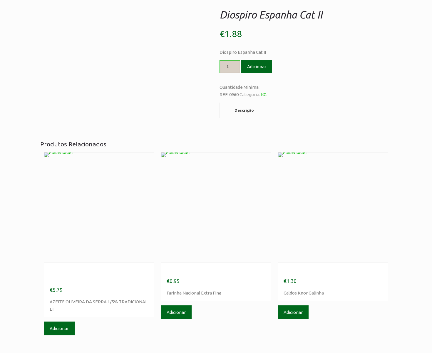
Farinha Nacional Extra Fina (211, 271)
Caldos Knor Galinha (316, 271)
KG (264, 94)
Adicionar (256, 66)
